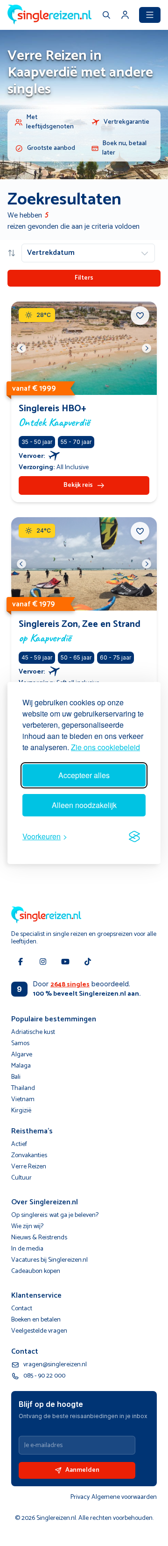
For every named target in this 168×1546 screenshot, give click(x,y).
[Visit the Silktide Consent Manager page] (134, 836)
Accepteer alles (84, 775)
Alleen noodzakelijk (84, 805)
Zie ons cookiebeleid (105, 747)
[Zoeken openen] (106, 16)
